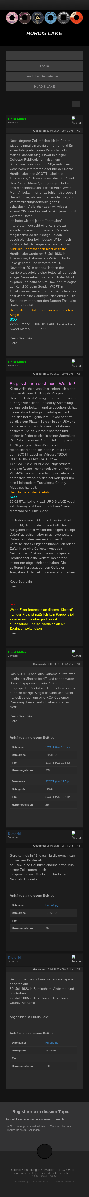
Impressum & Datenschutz (50, 1173)
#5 (78, 969)
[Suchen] (68, 5)
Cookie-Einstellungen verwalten (32, 1170)
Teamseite (20, 1173)
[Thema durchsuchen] (76, 104)
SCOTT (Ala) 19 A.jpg (57, 781)
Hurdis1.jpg (51, 905)
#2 (78, 373)
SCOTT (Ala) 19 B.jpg (57, 747)
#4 (78, 845)
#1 (78, 130)
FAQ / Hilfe (66, 1170)
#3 (78, 664)
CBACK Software (64, 1181)
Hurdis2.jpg (51, 1042)
